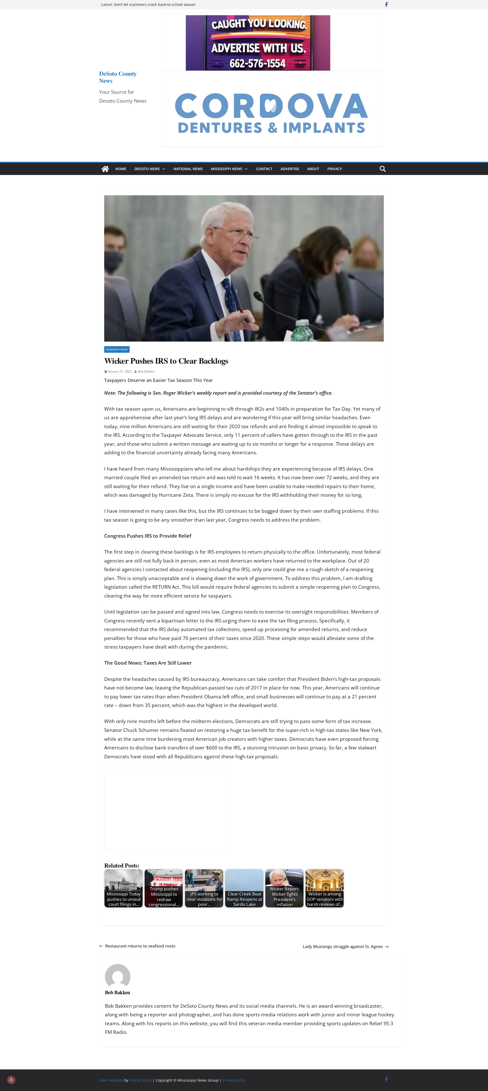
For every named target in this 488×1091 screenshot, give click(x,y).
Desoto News (147, 168)
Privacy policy (234, 1080)
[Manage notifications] (11, 1080)
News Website (111, 1080)
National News (188, 168)
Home (120, 168)
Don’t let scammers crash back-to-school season (155, 4)
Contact (264, 168)
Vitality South (140, 1080)
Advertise (290, 168)
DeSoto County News (118, 77)
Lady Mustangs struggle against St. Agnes (343, 946)
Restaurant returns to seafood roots (140, 946)
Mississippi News (226, 168)
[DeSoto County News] (105, 169)
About (313, 168)
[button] (162, 168)
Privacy (334, 168)
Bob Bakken (146, 371)
